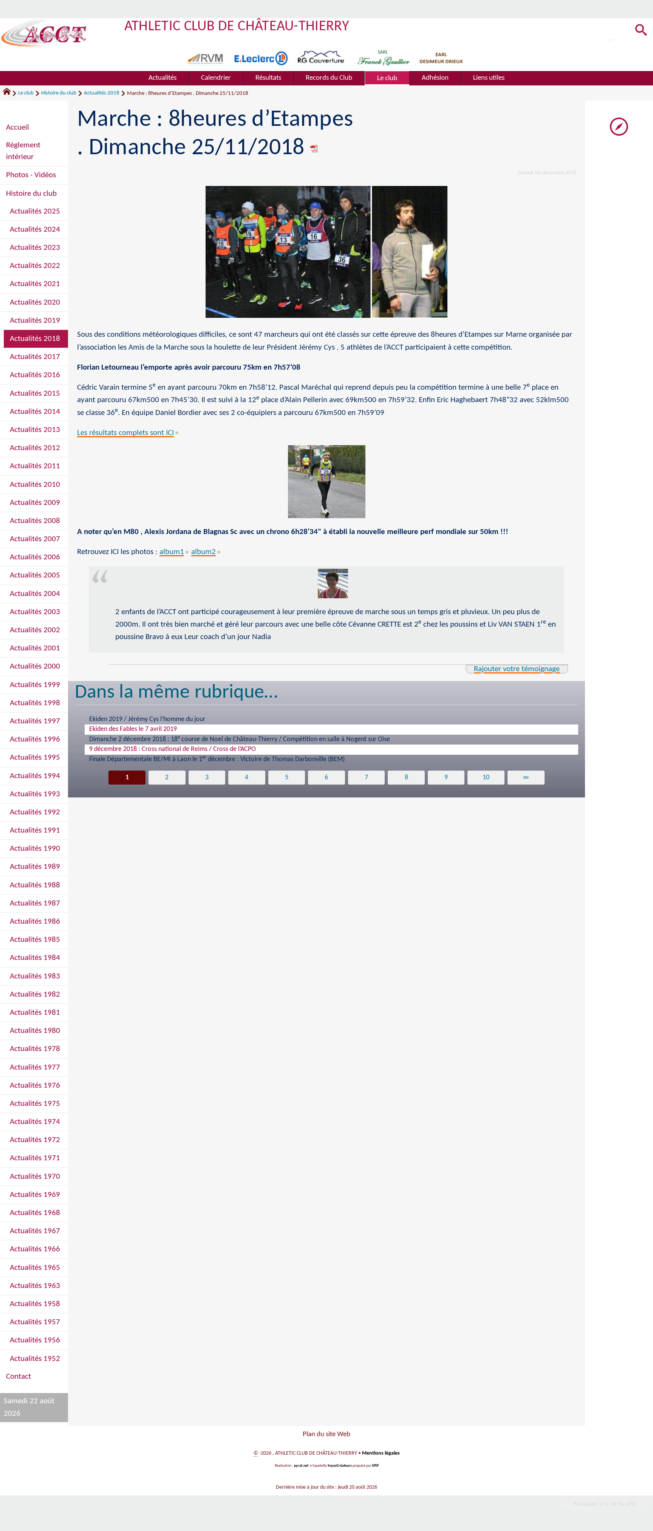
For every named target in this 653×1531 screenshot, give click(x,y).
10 (486, 777)
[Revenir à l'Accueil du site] (10, 93)
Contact (18, 1377)
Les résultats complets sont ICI (125, 433)
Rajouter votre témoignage (517, 669)
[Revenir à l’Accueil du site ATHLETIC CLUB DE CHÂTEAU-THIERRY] (44, 33)
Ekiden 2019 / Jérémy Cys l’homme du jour (147, 719)
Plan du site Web (326, 1434)
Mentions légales (381, 1453)
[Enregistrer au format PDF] (314, 148)
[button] (641, 30)
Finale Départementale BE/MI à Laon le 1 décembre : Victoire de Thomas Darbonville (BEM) (217, 759)
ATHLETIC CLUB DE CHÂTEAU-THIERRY (236, 26)
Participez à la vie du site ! (605, 1504)
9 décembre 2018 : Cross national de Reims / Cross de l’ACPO (172, 749)
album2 (203, 552)
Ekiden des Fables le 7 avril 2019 (133, 729)
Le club (26, 93)
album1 (171, 552)
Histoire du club (58, 93)
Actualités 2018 (101, 93)
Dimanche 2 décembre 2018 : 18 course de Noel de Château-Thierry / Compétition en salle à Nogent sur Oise (239, 739)
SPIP (375, 1466)
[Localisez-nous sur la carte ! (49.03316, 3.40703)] (619, 126)
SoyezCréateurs (340, 1466)
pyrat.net (301, 1466)
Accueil (17, 128)
